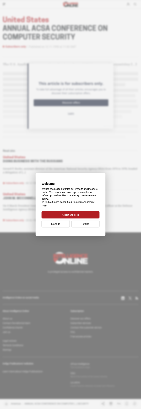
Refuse (85, 223)
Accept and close (70, 214)
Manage (55, 223)
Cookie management (84, 201)
